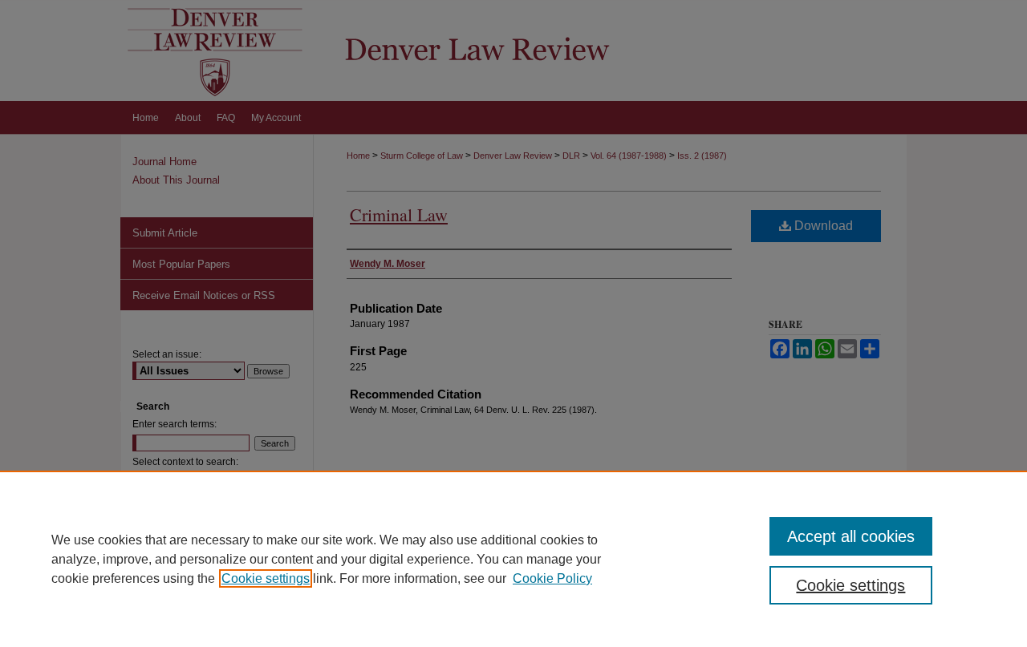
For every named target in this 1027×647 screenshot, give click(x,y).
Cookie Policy (552, 578)
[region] (513, 559)
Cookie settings (265, 578)
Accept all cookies (851, 536)
